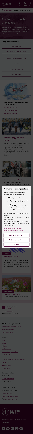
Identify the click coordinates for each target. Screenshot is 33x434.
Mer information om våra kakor (13, 228)
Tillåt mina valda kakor (16, 240)
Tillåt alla (16, 245)
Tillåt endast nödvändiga (16, 235)
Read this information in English (13, 230)
